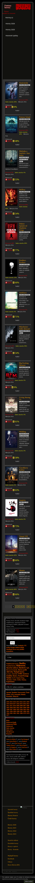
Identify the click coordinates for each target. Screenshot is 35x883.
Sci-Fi (13, 678)
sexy (18, 649)
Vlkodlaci (9, 679)
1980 (21, 713)
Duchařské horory (13, 843)
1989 (14, 711)
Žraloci (15, 676)
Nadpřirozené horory (12, 663)
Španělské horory (13, 812)
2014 (24, 703)
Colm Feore (24, 747)
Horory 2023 (12, 834)
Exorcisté (14, 673)
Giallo (14, 679)
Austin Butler (13, 741)
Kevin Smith (23, 745)
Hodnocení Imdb (11, 722)
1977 (7, 715)
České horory (12, 818)
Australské (17, 694)
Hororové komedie (11, 670)
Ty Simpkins (13, 747)
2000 (24, 707)
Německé (15, 696)
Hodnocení (9, 726)
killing (22, 647)
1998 (7, 709)
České (27, 692)
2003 (14, 707)
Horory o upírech (13, 846)
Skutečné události (12, 668)
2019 (7, 703)
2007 (24, 705)
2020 (27, 701)
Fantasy (24, 679)
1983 (11, 713)
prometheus (9, 651)
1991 (7, 711)
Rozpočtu (9, 733)
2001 (21, 707)
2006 (27, 705)
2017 (14, 703)
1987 (21, 711)
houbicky (21, 645)
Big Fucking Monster (24, 364)
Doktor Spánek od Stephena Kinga (23, 227)
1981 (17, 713)
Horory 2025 (12, 828)
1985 (27, 711)
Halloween (20, 665)
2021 (24, 701)
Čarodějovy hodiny (23, 469)
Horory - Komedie (13, 849)
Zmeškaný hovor (11, 649)
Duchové (22, 668)
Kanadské (9, 696)
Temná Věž (23, 536)
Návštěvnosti (10, 732)
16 (28, 607)
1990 (11, 711)
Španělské (14, 692)
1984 (7, 713)
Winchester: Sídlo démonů (24, 328)
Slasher (8, 678)
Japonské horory (12, 809)
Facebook (11, 859)
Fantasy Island (24, 117)
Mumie (22, 570)
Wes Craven (18, 743)
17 (32, 607)
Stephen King (20, 678)
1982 (14, 713)
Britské (23, 694)
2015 (21, 703)
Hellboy (22, 190)
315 (25, 645)
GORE (20, 673)
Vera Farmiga (24, 739)
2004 (11, 707)
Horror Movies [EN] (14, 865)
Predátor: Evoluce (22, 261)
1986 (24, 711)
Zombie (9, 676)
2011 (11, 705)
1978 (27, 713)
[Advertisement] (17, 57)
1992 (27, 709)
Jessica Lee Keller (10, 739)
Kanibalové (26, 673)
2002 (17, 707)
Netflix (22, 663)
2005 (7, 707)
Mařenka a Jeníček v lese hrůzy (24, 153)
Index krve (9, 730)
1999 (27, 707)
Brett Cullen (13, 749)
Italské (8, 694)
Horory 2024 (12, 831)
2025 (11, 701)
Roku (7, 720)
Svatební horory (10, 665)
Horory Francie (13, 815)
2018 (11, 703)
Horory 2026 (12, 825)
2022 (21, 701)
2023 (17, 701)
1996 (14, 709)
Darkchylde (23, 83)
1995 (17, 709)
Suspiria (22, 500)
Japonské (8, 692)
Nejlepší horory (19, 672)
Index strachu (10, 728)
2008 (21, 705)
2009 (17, 705)
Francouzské (21, 692)
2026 (7, 701)
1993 (24, 709)
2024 (14, 701)
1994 (21, 709)
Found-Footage (23, 676)
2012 (7, 705)
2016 (17, 703)
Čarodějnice (8, 673)
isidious (17, 647)
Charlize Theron (10, 745)
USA (12, 694)
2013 (27, 703)
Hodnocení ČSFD (11, 724)
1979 (24, 713)
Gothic (19, 679)
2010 (14, 705)
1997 (11, 709)
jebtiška (22, 649)
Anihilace (23, 293)
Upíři (27, 668)
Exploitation (10, 681)
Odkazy (10, 862)
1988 (17, 711)
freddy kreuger (10, 647)
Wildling (22, 432)
